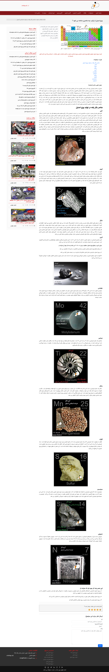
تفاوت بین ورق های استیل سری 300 (27, 44)
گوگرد (95, 77)
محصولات (91, 13)
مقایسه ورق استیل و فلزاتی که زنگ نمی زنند (26, 106)
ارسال (100, 646)
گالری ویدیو (59, 13)
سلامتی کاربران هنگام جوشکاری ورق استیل (26, 77)
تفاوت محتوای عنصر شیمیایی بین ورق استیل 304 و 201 (24, 41)
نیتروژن (95, 81)
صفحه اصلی (98, 13)
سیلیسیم (94, 79)
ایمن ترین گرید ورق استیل (29, 111)
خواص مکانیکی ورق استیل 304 (28, 91)
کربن (95, 70)
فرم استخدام (51, 13)
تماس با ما (37, 13)
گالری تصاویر (68, 13)
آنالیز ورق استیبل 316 (31, 88)
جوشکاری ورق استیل (31, 82)
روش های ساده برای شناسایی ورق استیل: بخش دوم (24, 71)
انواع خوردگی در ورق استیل (29, 103)
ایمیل (101, 624)
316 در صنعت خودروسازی (30, 35)
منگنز (95, 75)
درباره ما (44, 13)
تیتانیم (95, 73)
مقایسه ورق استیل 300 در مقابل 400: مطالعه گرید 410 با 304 (23, 38)
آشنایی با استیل (77, 13)
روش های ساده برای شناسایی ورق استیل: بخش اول (24, 47)
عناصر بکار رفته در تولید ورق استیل (91, 63)
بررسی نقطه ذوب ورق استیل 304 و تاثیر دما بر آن (25, 94)
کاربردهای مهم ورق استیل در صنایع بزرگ (27, 97)
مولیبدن (95, 72)
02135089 (24, 6)
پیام (102, 628)
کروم (95, 66)
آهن (96, 65)
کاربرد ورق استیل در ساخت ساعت (28, 80)
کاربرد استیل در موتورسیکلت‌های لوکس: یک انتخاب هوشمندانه (22, 32)
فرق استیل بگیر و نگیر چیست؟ (29, 85)
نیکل (95, 68)
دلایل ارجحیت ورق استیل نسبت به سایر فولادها (25, 108)
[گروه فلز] (95, 5)
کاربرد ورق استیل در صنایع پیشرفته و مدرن (26, 100)
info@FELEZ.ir (24, 658)
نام (102, 619)
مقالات (84, 13)
